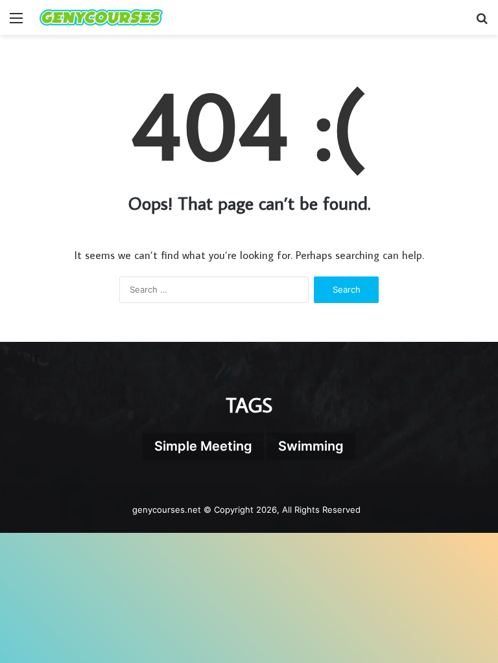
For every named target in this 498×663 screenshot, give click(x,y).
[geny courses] (101, 17)
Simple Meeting (203, 446)
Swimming (311, 446)
